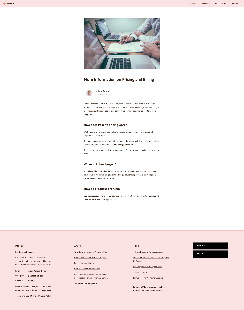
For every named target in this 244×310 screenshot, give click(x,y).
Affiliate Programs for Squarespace (148, 252)
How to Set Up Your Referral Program (90, 257)
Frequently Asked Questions (86, 263)
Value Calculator (140, 272)
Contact (234, 3)
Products (193, 3)
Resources (205, 3)
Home (224, 3)
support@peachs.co (37, 271)
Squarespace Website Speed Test (147, 267)
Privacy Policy (44, 296)
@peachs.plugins (35, 276)
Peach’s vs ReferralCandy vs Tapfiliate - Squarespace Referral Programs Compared (92, 276)
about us (29, 252)
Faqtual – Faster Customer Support (148, 278)
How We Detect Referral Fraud (87, 269)
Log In (200, 254)
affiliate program (149, 287)
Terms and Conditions (25, 296)
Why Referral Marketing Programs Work (91, 252)
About (216, 3)
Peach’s (31, 280)
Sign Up (201, 246)
